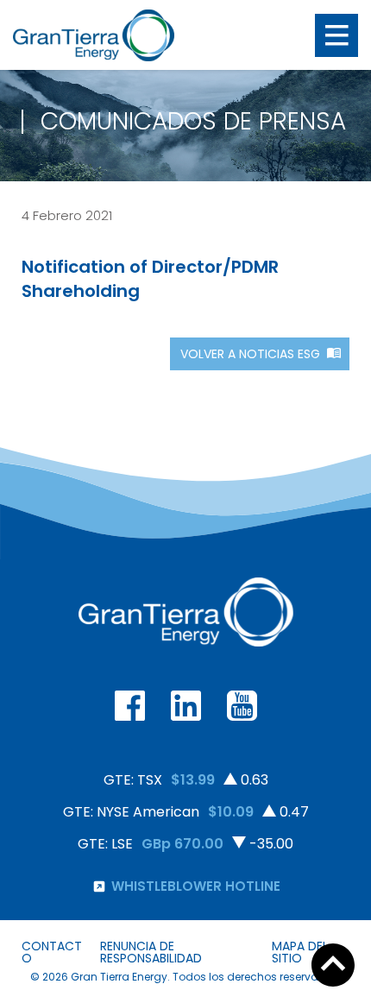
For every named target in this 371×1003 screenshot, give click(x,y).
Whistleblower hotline (195, 886)
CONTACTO (52, 952)
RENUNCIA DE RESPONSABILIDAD (151, 952)
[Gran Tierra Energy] (93, 35)
